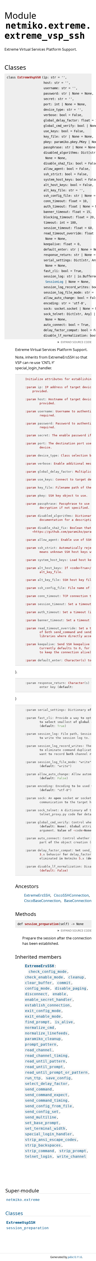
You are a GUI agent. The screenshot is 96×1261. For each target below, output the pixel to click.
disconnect (36, 994)
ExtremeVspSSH (20, 1222)
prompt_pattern (40, 1044)
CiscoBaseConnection (42, 900)
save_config (58, 1078)
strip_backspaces (43, 1145)
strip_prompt (72, 1151)
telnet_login (38, 1156)
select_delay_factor (46, 1083)
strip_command (39, 1151)
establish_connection (47, 1005)
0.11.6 (75, 1257)
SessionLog (54, 281)
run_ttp (33, 1078)
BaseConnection (78, 900)
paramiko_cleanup (43, 1039)
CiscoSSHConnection (71, 895)
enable (59, 994)
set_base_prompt (41, 1123)
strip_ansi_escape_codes (50, 1140)
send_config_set (41, 1112)
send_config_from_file (48, 1106)
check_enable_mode (44, 977)
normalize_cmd (39, 1027)
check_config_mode (48, 971)
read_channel (38, 1050)
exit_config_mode (43, 1011)
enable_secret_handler (48, 999)
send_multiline (40, 1117)
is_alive (64, 1022)
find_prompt (37, 1022)
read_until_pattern (45, 1061)
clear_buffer (38, 983)
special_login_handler (48, 1134)
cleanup (76, 977)
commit (64, 983)
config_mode (37, 988)
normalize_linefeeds (46, 1033)
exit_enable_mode (43, 1016)
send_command (38, 1089)
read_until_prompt (44, 1067)
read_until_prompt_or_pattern (56, 1072)
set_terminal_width (45, 1128)
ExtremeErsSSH (37, 895)
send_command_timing (46, 1100)
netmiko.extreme (23, 1200)
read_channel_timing (46, 1055)
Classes (14, 1213)
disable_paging (70, 988)
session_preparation (27, 1228)
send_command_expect (46, 1095)
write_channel (71, 1156)
